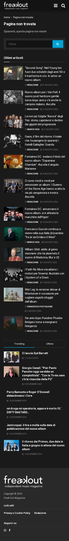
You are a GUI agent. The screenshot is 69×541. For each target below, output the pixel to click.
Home (7, 17)
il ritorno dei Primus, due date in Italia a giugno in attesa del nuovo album (43, 445)
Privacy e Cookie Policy (17, 513)
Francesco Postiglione (40, 307)
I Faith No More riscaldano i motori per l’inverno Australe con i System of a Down (44, 273)
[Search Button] (58, 44)
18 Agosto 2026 (50, 174)
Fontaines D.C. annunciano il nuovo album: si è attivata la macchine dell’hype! (41, 213)
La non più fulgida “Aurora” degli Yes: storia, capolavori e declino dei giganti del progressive (44, 120)
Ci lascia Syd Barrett (35, 353)
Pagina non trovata (23, 17)
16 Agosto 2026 (50, 202)
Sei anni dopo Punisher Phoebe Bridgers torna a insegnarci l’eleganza (43, 322)
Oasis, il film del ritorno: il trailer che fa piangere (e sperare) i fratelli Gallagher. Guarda (43, 140)
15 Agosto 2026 (50, 222)
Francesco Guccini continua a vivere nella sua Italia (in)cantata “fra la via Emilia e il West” (44, 233)
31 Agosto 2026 (50, 85)
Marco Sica (33, 129)
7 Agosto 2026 (49, 262)
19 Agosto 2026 (50, 150)
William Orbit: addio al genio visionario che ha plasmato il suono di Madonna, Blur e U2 (42, 253)
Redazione (32, 85)
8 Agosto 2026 (50, 242)
